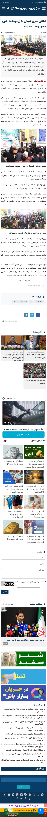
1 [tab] (12, 604)
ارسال (5, 591)
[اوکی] (25, 799)
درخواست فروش (24, 434)
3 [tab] (6, 604)
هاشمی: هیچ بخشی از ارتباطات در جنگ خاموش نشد (25, 640)
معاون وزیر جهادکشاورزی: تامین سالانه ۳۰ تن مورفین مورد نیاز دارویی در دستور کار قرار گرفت (22, 716)
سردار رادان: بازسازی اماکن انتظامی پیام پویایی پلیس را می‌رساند (24, 739)
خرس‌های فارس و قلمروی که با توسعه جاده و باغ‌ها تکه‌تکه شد (22, 761)
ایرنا (25, 8)
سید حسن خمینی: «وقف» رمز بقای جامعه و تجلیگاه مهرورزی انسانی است (25, 729)
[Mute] (8, 422)
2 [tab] (9, 604)
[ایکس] (38, 795)
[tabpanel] (23, 626)
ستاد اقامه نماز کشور (20, 301)
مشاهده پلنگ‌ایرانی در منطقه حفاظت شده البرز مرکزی (24, 734)
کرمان (20, 280)
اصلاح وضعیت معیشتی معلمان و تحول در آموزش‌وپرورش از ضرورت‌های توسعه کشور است (22, 745)
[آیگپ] (21, 795)
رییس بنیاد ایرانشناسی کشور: (36, 352)
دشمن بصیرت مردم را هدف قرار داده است (36, 356)
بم (31, 301)
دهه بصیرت (39, 301)
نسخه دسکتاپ (23, 787)
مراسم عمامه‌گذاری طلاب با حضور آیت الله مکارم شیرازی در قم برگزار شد (23, 723)
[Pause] (5, 422)
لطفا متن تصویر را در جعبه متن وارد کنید (31, 582)
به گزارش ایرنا (40, 81)
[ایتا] (17, 795)
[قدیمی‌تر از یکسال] (35, 342)
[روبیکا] (34, 795)
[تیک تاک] (29, 799)
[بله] (25, 795)
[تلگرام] (42, 795)
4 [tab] (3, 604)
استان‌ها (27, 280)
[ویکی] (21, 799)
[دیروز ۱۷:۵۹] (23, 622)
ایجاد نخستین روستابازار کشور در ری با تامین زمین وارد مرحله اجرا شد (22, 755)
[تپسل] (3, 398)
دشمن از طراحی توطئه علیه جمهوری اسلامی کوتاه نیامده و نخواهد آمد (13, 357)
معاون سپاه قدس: (17, 352)
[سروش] (13, 795)
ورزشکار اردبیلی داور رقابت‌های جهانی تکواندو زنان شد (24, 750)
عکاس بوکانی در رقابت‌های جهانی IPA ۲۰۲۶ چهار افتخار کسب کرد (23, 710)
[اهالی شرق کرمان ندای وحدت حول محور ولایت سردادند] (23, 45)
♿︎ (41, 810)
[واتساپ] (17, 799)
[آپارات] (29, 795)
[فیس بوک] (5, 795)
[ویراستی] (9, 795)
